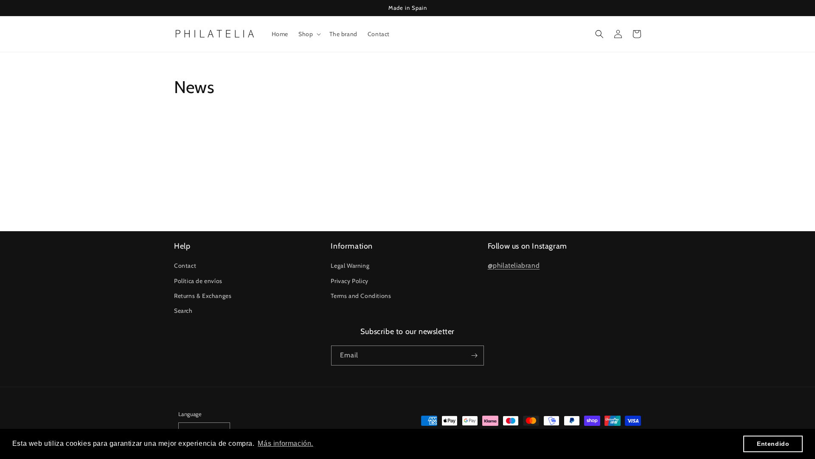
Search (183, 310)
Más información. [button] (285, 443)
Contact (185, 265)
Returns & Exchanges (202, 296)
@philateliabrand (514, 265)
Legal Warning (350, 265)
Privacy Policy (349, 281)
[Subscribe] (474, 356)
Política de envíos (198, 281)
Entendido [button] (773, 443)
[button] (308, 34)
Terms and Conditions (361, 296)
